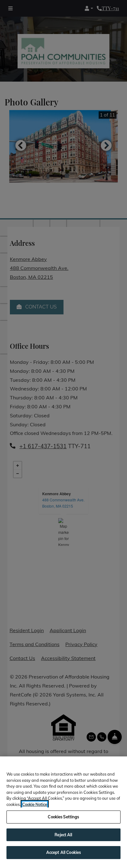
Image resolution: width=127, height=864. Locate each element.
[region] (63, 810)
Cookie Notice (34, 804)
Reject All (63, 834)
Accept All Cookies (63, 852)
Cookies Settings (63, 816)
